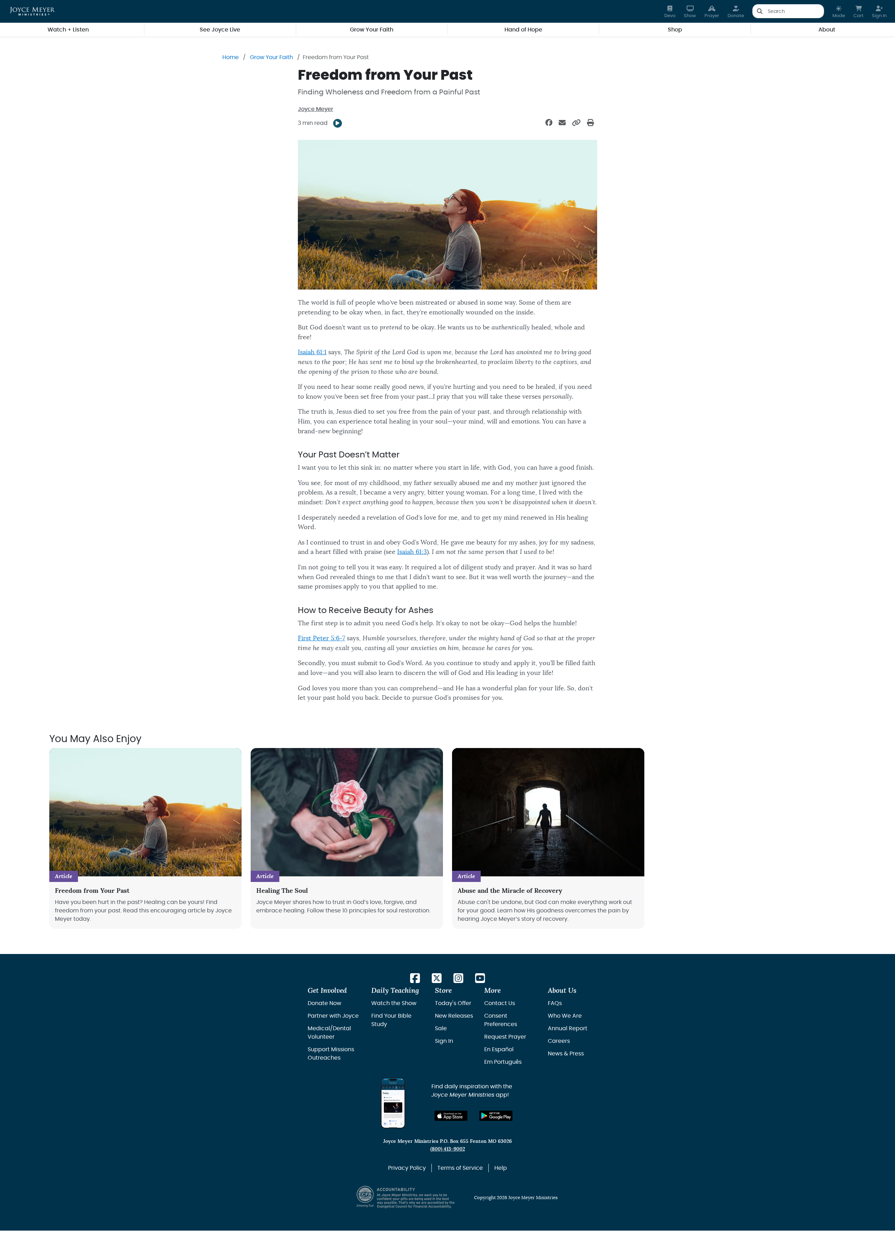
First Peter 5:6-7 (321, 638)
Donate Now (324, 1003)
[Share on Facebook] (549, 123)
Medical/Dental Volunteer (329, 1033)
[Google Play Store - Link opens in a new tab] (496, 1116)
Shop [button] (675, 30)
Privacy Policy (407, 1168)
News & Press (566, 1053)
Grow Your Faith (271, 57)
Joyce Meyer (315, 109)
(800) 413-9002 (447, 1149)
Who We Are (565, 1016)
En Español (499, 1049)
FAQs (555, 1003)
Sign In (444, 1041)
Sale (441, 1028)
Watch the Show (393, 1003)
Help (500, 1168)
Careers (559, 1041)
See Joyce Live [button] (220, 30)
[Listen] (337, 123)
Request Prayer (505, 1037)
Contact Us (499, 1003)
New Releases (454, 1016)
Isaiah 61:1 (312, 352)
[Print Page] (590, 123)
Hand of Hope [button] (523, 30)
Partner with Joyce (333, 1016)
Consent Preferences (500, 1020)
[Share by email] (562, 123)
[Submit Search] (759, 11)
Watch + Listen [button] (68, 30)
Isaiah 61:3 (412, 552)
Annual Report (567, 1028)
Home (230, 57)
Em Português (503, 1062)
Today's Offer (453, 1003)
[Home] (32, 11)
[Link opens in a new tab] (415, 979)
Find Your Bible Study (391, 1020)
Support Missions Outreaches (331, 1054)
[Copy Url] (576, 123)
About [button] (826, 30)
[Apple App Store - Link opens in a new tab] (451, 1116)
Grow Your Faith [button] (371, 30)
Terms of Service (460, 1168)
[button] (838, 11)
